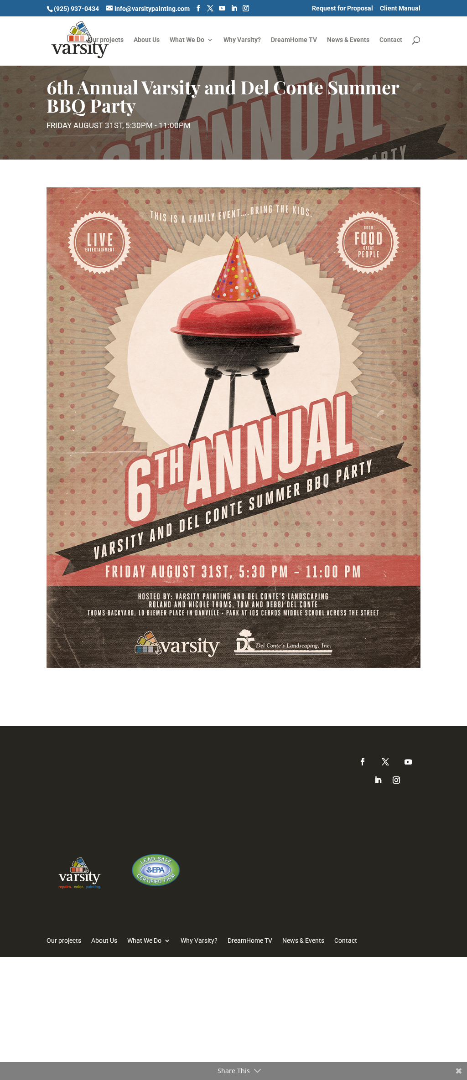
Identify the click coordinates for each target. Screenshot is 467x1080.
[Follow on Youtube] (408, 761)
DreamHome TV (294, 39)
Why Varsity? (242, 39)
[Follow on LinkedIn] (378, 780)
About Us (147, 39)
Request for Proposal (342, 8)
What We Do (187, 39)
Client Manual (400, 8)
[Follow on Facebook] (362, 761)
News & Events (348, 39)
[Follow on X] (385, 761)
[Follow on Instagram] (396, 780)
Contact (390, 39)
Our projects (106, 39)
